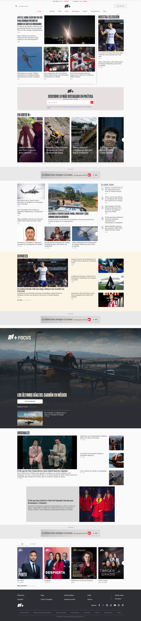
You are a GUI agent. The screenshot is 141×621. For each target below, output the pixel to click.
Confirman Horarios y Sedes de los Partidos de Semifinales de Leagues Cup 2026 (83, 278)
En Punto (20, 580)
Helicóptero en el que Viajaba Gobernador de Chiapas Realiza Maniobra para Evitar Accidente (28, 75)
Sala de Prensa (87, 612)
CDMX (59, 11)
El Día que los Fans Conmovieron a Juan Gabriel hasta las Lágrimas (42, 471)
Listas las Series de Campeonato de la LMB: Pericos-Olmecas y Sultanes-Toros (84, 261)
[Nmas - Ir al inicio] (67, 6)
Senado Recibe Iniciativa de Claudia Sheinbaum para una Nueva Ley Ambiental (57, 244)
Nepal (42, 595)
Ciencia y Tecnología (46, 599)
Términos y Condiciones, (69, 106)
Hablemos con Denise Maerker (82, 580)
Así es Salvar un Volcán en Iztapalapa (93, 470)
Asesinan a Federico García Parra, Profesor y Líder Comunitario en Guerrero (68, 215)
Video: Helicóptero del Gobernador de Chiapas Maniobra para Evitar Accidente (110, 63)
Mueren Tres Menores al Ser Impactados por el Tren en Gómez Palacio (113, 189)
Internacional (75, 11)
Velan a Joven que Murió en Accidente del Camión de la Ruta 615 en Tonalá (114, 198)
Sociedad (51, 11)
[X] (103, 605)
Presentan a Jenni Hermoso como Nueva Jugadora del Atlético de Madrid (83, 295)
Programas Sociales (69, 599)
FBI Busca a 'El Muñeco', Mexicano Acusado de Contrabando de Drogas (29, 243)
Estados (85, 11)
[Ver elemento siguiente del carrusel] (124, 140)
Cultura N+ (97, 612)
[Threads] (123, 605)
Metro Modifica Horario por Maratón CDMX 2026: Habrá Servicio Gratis (30, 220)
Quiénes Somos (119, 595)
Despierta (47, 580)
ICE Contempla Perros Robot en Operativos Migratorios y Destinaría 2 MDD (30, 211)
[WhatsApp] (119, 605)
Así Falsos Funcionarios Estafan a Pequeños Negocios (92, 454)
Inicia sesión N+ (120, 6)
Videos (67, 11)
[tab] (22, 544)
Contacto (119, 612)
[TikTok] (111, 605)
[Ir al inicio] (20, 605)
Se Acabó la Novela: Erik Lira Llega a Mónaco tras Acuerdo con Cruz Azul (110, 54)
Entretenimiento (95, 11)
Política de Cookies (108, 612)
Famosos (89, 599)
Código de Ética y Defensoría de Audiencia (42, 612)
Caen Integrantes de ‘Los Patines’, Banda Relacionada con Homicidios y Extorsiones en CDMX (56, 75)
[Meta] (99, 605)
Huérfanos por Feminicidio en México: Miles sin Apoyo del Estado (93, 437)
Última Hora (20, 595)
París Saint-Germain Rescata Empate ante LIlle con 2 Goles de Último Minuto (81, 75)
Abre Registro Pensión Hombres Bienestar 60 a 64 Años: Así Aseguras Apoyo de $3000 (113, 209)
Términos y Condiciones (61, 612)
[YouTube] (115, 605)
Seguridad (20, 599)
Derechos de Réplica (24, 612)
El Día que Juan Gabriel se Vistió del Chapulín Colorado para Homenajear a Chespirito (114, 220)
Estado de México (69, 595)
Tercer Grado (102, 580)
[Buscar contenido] (16, 6)
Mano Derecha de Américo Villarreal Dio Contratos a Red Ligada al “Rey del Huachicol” (27, 37)
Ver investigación (30, 401)
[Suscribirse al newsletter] (91, 102)
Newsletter (118, 598)
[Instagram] (107, 605)
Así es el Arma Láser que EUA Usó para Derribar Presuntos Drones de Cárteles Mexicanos (29, 20)
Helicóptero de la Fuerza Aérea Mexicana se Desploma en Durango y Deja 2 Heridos (30, 202)
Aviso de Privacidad (78, 106)
